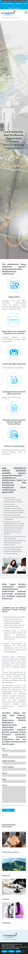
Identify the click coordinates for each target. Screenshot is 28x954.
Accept (4, 951)
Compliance (6, 899)
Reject (18, 951)
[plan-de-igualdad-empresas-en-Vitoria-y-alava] (14, 910)
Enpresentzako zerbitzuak (10, 852)
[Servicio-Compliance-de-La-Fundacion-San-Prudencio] (14, 887)
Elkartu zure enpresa (20, 1)
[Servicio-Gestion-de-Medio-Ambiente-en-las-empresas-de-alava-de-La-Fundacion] (14, 863)
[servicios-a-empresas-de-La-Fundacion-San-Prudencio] (14, 839)
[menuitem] (7, 1)
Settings (11, 951)
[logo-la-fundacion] (11, 13)
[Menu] (25, 12)
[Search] (21, 12)
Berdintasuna (6, 923)
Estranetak (19, 3)
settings (17, 948)
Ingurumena (6, 875)
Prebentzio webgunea (8, 3)
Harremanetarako (7, 1)
